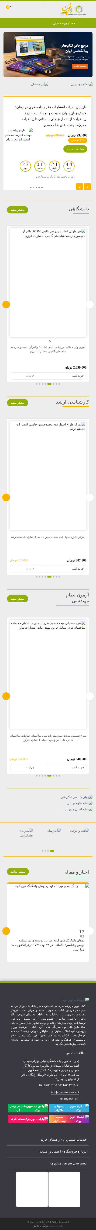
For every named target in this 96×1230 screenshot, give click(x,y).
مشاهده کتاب (75, 149)
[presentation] (6, 304)
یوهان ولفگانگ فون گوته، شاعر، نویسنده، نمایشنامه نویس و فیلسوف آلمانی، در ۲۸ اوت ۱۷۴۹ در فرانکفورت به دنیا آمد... (48, 945)
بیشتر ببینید (17, 210)
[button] (50, 71)
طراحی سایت (55, 1225)
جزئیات (66, 375)
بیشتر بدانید (17, 871)
